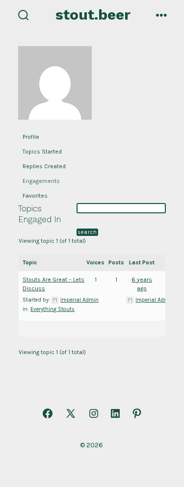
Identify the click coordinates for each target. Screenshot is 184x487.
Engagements (41, 181)
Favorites (35, 195)
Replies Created (44, 166)
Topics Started (42, 151)
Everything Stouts (52, 309)
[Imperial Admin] (55, 86)
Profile (31, 136)
